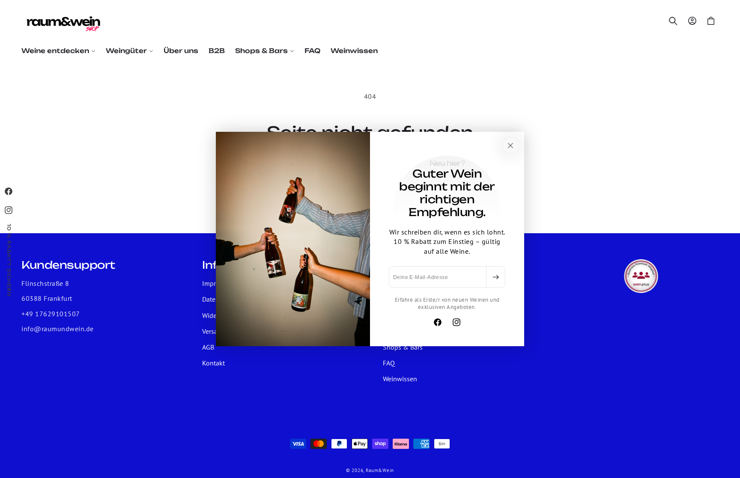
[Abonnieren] (495, 277)
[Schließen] (510, 145)
